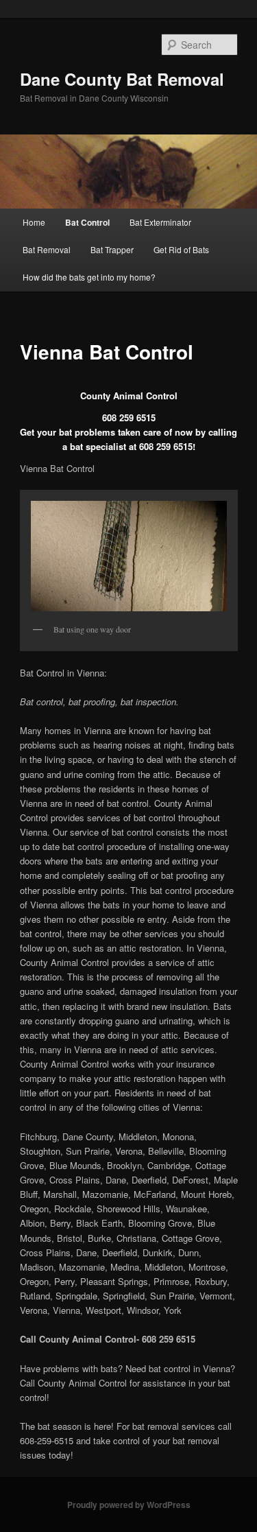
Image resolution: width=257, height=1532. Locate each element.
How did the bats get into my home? (89, 277)
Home (34, 222)
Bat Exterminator (160, 222)
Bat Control (87, 222)
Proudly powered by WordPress (129, 1504)
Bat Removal (47, 249)
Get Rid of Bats (181, 249)
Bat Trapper (112, 249)
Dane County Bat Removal (122, 79)
